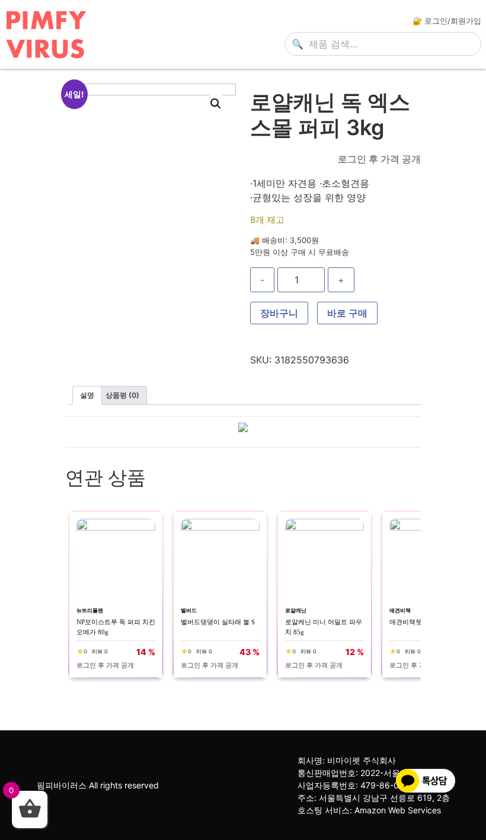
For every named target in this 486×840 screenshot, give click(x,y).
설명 (87, 395)
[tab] (87, 395)
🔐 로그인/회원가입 (447, 20)
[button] (215, 103)
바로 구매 (347, 313)
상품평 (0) (122, 395)
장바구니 (279, 313)
